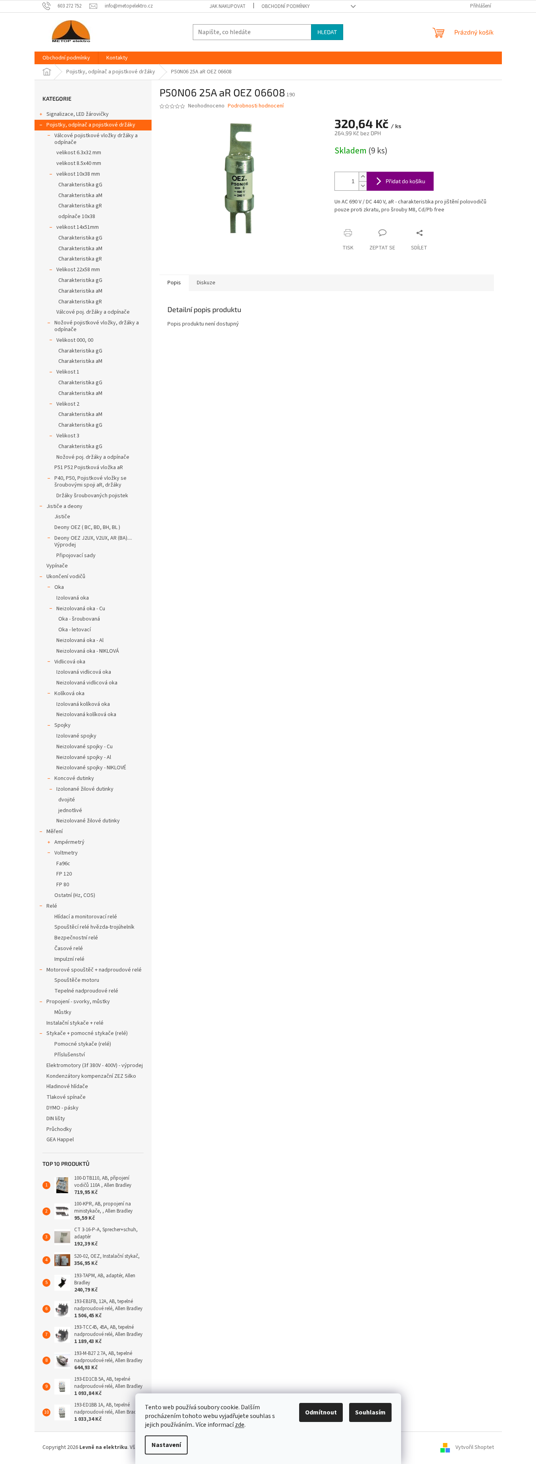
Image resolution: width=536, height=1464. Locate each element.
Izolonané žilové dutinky (84, 789)
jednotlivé (70, 810)
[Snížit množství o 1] (363, 185)
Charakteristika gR (80, 206)
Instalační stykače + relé (75, 1023)
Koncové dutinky (74, 778)
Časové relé (68, 948)
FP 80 (62, 885)
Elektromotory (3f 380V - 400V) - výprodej (94, 1065)
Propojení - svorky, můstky (78, 1002)
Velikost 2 (67, 404)
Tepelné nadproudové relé (86, 991)
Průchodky (59, 1129)
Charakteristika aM (80, 195)
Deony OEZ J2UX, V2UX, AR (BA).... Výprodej (93, 541)
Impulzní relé (69, 959)
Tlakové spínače (66, 1097)
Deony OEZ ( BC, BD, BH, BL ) (87, 527)
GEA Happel (60, 1140)
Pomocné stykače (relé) (82, 1044)
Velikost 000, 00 (74, 340)
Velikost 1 (67, 372)
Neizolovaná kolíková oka (86, 715)
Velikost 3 (67, 436)
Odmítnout (321, 1412)
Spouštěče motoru (76, 980)
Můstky (62, 1012)
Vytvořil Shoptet (474, 1448)
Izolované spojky (76, 736)
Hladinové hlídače (67, 1086)
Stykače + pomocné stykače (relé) (87, 1033)
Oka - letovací (74, 630)
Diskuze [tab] (206, 283)
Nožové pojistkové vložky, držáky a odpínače (96, 326)
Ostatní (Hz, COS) (74, 895)
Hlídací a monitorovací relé (85, 917)
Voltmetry (66, 853)
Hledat (327, 32)
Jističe (62, 517)
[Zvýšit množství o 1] (363, 176)
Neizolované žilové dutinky (88, 821)
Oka (59, 587)
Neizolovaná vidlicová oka (86, 683)
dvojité (66, 800)
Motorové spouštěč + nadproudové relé (94, 970)
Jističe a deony (64, 506)
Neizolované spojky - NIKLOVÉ (91, 768)
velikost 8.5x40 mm (78, 163)
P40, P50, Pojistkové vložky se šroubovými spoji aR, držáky (90, 481)
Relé (51, 906)
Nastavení (166, 1445)
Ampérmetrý (69, 842)
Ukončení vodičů (65, 577)
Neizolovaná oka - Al (80, 640)
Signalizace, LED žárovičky (77, 114)
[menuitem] (66, 58)
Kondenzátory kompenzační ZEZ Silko (91, 1076)
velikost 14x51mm (77, 227)
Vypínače (57, 566)
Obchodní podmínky (285, 6)
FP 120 (64, 874)
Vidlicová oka (69, 662)
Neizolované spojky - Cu (84, 747)
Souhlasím (370, 1412)
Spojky (62, 725)
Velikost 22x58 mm (78, 270)
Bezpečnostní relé (76, 938)
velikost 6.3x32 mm (78, 153)
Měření (54, 831)
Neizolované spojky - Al (83, 757)
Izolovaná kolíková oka (83, 704)
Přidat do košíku (405, 181)
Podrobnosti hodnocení (256, 106)
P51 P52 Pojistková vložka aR (88, 467)
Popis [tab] (174, 283)
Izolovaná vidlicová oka (83, 672)
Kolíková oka (69, 694)
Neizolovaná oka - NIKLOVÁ (87, 651)
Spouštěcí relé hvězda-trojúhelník (94, 927)
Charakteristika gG (80, 185)
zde (239, 1424)
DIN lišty (55, 1119)
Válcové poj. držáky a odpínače (93, 312)
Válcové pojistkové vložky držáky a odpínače (96, 139)
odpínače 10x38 (76, 216)
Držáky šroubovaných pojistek (92, 496)
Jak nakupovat (227, 6)
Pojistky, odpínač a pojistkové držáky (90, 125)
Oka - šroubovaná (79, 619)
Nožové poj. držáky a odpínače (92, 457)
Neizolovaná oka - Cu (80, 609)
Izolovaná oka (72, 598)
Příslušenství (69, 1055)
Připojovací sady (76, 556)
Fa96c (63, 864)
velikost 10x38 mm (78, 174)
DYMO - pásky (62, 1108)
